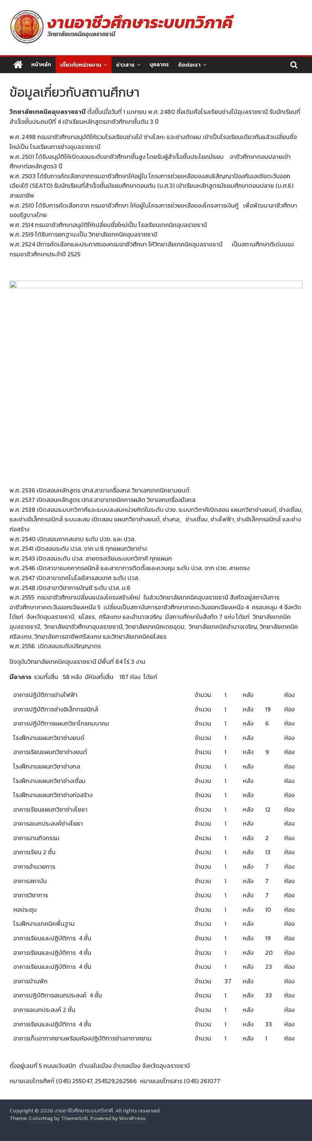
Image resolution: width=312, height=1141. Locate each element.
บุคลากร (159, 65)
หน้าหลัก (41, 65)
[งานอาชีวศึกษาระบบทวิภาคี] (18, 65)
